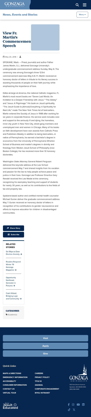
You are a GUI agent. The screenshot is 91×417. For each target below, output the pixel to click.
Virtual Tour (9, 392)
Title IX (38, 381)
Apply (45, 345)
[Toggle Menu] (84, 4)
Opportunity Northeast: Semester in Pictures (11, 281)
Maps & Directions (12, 373)
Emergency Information (15, 377)
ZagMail (39, 385)
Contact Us (9, 389)
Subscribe (15, 234)
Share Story (15, 228)
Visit (45, 338)
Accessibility (9, 381)
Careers (39, 373)
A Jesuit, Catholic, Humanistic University (17, 405)
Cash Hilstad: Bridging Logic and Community (12, 296)
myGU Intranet (42, 392)
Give (45, 353)
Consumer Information (15, 385)
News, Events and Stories (20, 14)
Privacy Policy (42, 377)
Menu (81, 14)
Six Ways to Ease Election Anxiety (13, 253)
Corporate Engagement (47, 389)
